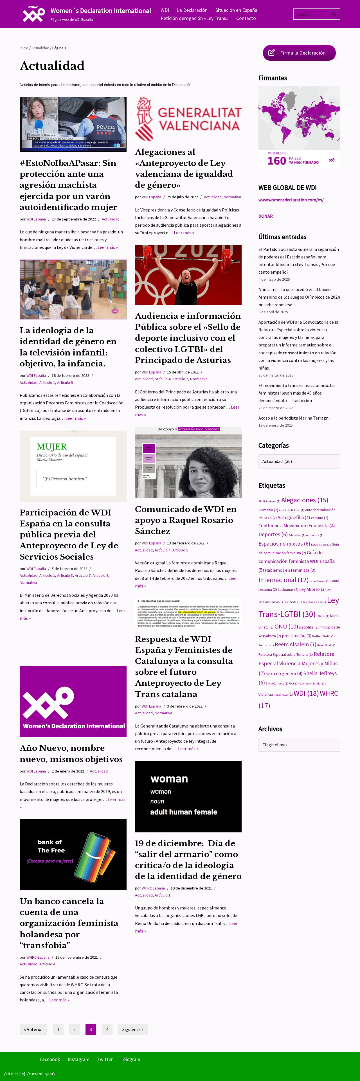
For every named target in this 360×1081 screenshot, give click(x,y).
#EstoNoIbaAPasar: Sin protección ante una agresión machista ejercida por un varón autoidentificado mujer (68, 185)
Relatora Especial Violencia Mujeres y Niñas (298, 663)
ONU (286, 626)
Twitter (105, 1059)
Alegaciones (304, 500)
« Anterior (33, 1029)
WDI (165, 10)
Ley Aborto (312, 589)
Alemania (268, 510)
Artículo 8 (100, 575)
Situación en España (236, 10)
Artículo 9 (65, 382)
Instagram (78, 1059)
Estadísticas (321, 544)
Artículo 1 (47, 382)
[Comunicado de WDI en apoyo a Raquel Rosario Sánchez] (188, 462)
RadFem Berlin (323, 636)
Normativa (232, 196)
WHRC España (153, 888)
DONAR (265, 216)
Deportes (273, 534)
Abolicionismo (269, 501)
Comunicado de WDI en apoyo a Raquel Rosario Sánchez (186, 520)
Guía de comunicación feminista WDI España (296, 561)
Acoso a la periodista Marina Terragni (294, 418)
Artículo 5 (180, 550)
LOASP (323, 616)
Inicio (24, 47)
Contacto (246, 18)
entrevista (314, 535)
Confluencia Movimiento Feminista (296, 526)
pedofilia (309, 627)
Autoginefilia (294, 517)
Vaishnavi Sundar (313, 683)
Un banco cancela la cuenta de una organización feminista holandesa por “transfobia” (69, 924)
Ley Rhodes (293, 602)
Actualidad (40, 47)
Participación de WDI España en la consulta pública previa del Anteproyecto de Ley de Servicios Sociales (69, 535)
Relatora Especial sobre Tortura (285, 654)
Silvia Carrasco (277, 683)
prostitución (296, 635)
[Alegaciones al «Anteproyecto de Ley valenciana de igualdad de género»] (188, 119)
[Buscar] (334, 14)
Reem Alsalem (295, 644)
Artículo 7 (180, 378)
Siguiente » (132, 1029)
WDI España (36, 219)
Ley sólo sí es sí (314, 602)
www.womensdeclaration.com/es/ (291, 199)
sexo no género (284, 673)
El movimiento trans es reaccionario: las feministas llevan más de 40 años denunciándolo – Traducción (297, 392)
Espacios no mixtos (284, 543)
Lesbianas (288, 589)
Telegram (130, 1059)
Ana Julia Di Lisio (291, 510)
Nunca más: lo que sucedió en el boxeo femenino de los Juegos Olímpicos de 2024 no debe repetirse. (299, 297)
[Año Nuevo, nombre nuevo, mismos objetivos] (73, 701)
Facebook (50, 1059)
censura (319, 517)
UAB (294, 683)
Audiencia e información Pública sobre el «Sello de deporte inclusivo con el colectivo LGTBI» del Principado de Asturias (188, 338)
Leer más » (108, 247)
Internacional (283, 580)
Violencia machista (275, 694)
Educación (297, 535)
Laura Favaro (320, 581)
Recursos (266, 645)
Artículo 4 (162, 378)
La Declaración (192, 10)
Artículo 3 (65, 575)
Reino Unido (327, 645)
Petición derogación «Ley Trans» (194, 18)
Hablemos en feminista (290, 570)
